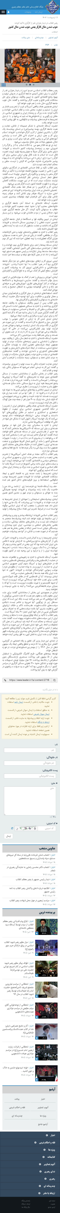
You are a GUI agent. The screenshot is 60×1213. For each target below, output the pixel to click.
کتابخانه (51, 1157)
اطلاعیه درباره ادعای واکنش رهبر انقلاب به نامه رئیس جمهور (32, 890)
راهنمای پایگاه (25, 1200)
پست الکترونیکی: (50, 770)
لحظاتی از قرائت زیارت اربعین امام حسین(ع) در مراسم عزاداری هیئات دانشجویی (20, 1050)
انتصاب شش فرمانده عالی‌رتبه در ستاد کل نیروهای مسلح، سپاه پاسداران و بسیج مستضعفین (30, 856)
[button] (3, 12)
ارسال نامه (38, 12)
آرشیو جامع (51, 1207)
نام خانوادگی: (52, 757)
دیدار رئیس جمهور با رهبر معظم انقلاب (32, 879)
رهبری (52, 1179)
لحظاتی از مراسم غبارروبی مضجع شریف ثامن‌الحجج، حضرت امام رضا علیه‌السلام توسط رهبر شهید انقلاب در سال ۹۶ (19, 989)
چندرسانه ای (49, 1186)
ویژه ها (51, 1150)
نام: (56, 744)
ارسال (8, 836)
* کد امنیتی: (52, 823)
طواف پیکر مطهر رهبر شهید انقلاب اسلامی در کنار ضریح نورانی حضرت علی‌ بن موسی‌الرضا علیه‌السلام (19, 968)
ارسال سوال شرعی (41, 714)
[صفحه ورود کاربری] (8, 12)
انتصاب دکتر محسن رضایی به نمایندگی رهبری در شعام (31, 868)
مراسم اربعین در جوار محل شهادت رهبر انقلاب (29, 900)
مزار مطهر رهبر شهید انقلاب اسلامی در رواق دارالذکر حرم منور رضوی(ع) (19, 945)
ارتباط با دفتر (49, 1193)
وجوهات (28, 12)
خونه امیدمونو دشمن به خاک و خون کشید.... (18, 1069)
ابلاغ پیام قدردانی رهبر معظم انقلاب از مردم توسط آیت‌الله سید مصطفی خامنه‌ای (18, 924)
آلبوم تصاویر (49, 1164)
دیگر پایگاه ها (26, 1207)
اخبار (53, 855)
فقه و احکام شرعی (47, 1142)
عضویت (53, 1204)
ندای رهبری (49, 1171)
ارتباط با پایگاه (43, 722)
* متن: (54, 783)
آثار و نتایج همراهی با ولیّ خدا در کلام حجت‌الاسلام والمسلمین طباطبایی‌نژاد (18, 1029)
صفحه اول (52, 1200)
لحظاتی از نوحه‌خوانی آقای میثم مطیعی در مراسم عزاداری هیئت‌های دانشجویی (19, 1008)
